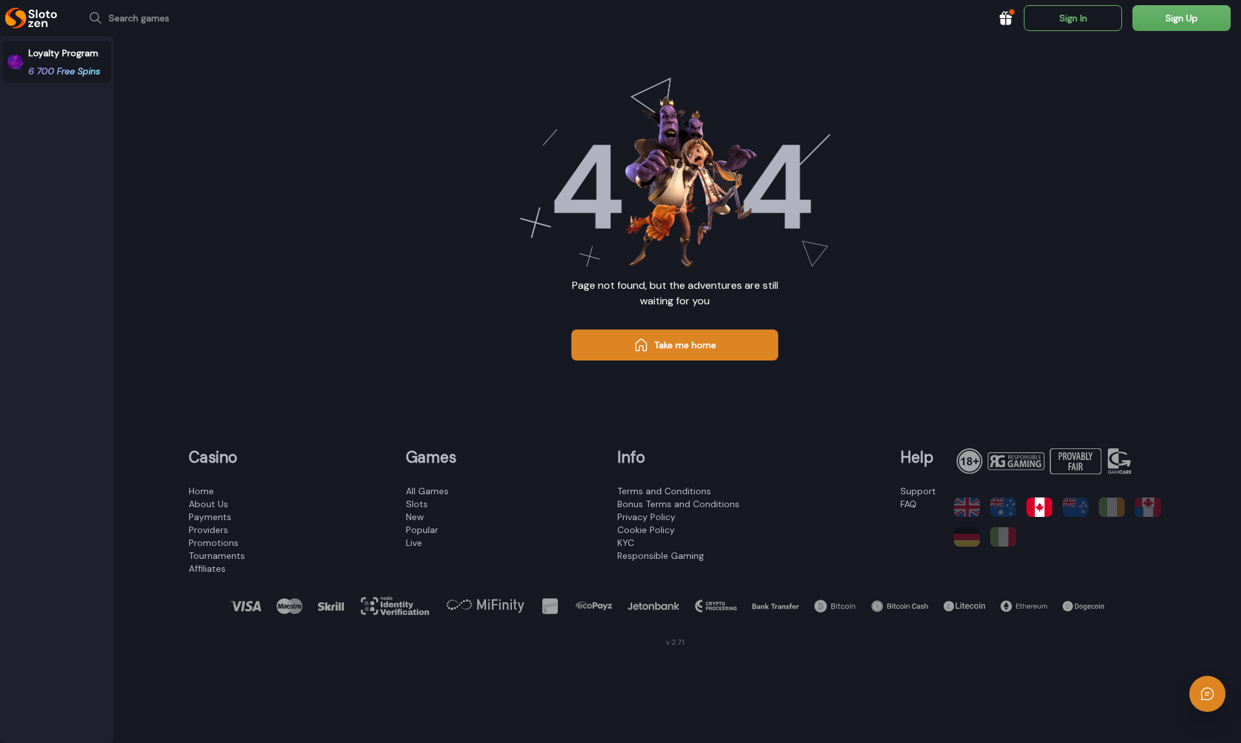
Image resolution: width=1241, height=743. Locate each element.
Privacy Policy (646, 517)
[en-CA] (1039, 507)
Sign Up (1181, 18)
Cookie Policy (646, 530)
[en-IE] (1112, 507)
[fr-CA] (1148, 507)
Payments (210, 517)
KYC (625, 543)
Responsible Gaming (660, 555)
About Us (208, 504)
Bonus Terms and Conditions (678, 504)
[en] (967, 507)
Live (414, 543)
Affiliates (207, 568)
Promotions (214, 543)
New (415, 517)
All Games (427, 491)
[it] (1003, 537)
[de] (967, 537)
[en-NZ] (1075, 507)
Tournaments (217, 555)
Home (201, 491)
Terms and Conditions (664, 491)
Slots (417, 504)
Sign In (1073, 18)
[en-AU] (1003, 507)
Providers (208, 530)
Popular (422, 530)
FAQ (908, 504)
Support (918, 491)
